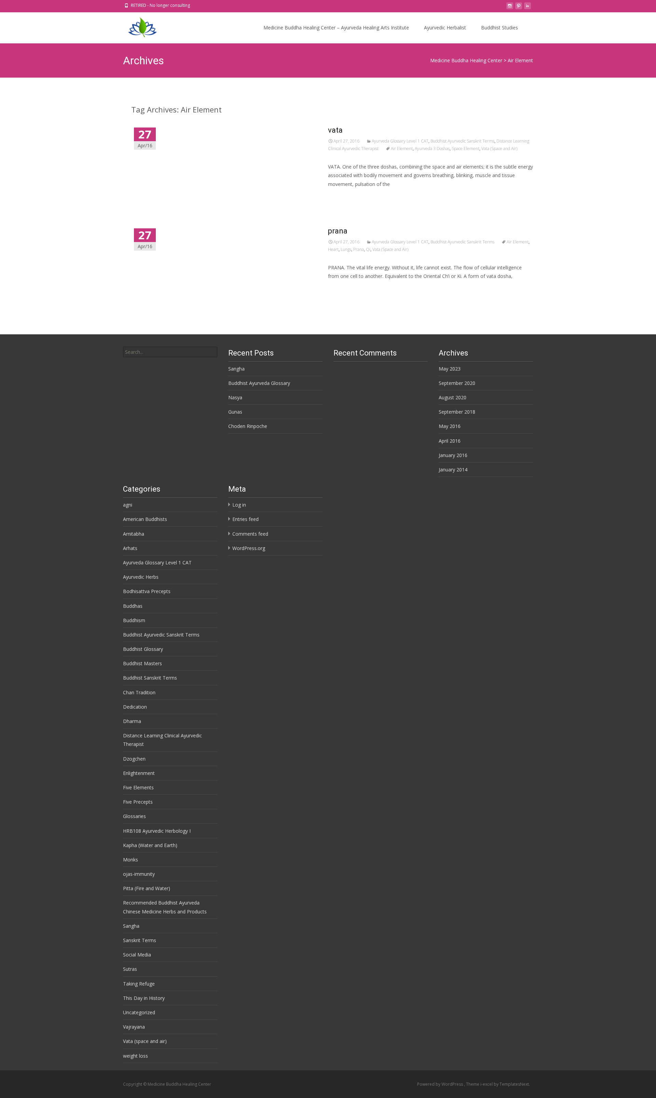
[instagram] (509, 7)
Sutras (130, 969)
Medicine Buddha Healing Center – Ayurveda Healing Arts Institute (336, 27)
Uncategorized (139, 1012)
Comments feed (250, 534)
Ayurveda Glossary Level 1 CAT (400, 141)
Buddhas (132, 606)
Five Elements (138, 787)
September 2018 (457, 412)
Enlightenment (139, 773)
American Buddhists (145, 519)
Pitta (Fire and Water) (146, 888)
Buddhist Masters (142, 663)
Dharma (132, 721)
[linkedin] (527, 7)
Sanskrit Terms (139, 940)
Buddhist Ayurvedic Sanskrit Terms (462, 141)
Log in (239, 504)
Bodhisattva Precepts (146, 591)
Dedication (135, 707)
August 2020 (452, 397)
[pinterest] (518, 7)
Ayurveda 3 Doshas (432, 148)
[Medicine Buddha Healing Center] (137, 26)
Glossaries (134, 816)
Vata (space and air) (145, 1041)
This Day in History (144, 998)
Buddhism (134, 620)
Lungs (346, 249)
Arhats (130, 548)
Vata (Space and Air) (499, 148)
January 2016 (453, 455)
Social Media (137, 954)
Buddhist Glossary (143, 649)
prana (337, 231)
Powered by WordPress (440, 1084)
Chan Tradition (139, 692)
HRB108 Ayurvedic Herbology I (157, 831)
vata (335, 130)
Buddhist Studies (499, 27)
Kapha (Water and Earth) (150, 845)
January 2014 (453, 469)
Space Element (465, 148)
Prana (358, 249)
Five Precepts (138, 802)
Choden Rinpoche (247, 426)
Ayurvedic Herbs (141, 577)
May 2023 (450, 368)
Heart (333, 249)
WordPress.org (248, 548)
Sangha (236, 368)
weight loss (135, 1056)
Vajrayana (134, 1026)
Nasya (235, 397)
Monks (130, 859)
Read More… (343, 196)
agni (127, 504)
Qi (368, 249)
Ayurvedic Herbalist (445, 27)
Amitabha (133, 534)
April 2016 (450, 441)
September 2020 (457, 383)
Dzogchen (134, 758)
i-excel (487, 1084)
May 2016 (450, 426)
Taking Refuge (139, 983)
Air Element (402, 148)
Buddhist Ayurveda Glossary (259, 383)
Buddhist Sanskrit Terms (150, 677)
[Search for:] (170, 352)
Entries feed (245, 519)
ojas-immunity (139, 874)
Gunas (235, 412)
